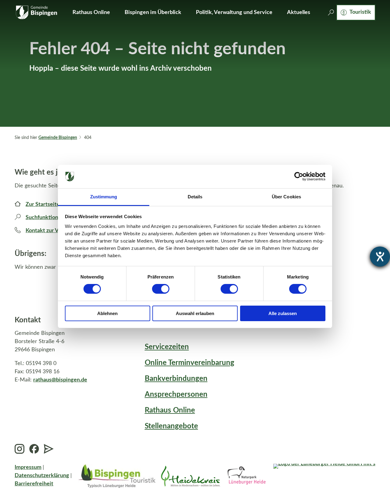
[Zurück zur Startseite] (36, 12)
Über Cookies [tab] (286, 196)
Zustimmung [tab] (103, 196)
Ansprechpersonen (176, 394)
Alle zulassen (282, 313)
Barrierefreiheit (34, 484)
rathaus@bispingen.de (60, 380)
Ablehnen (107, 313)
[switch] (160, 289)
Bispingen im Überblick (153, 12)
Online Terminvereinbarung (189, 363)
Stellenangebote (171, 426)
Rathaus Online (91, 12)
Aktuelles (298, 12)
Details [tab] (195, 196)
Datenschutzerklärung (42, 475)
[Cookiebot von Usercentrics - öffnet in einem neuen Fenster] (298, 176)
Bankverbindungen (176, 378)
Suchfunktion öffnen (50, 217)
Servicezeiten (167, 347)
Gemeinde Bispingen (57, 138)
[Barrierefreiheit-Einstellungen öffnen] (380, 256)
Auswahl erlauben (195, 313)
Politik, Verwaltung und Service (234, 12)
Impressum (28, 467)
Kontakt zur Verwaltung (54, 230)
